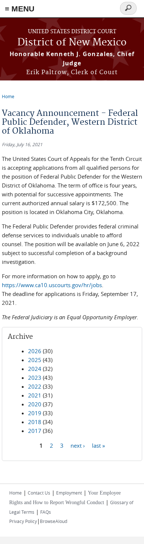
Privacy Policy (23, 521)
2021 (34, 395)
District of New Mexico (72, 43)
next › (78, 445)
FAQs (45, 512)
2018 (34, 422)
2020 (34, 404)
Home (8, 96)
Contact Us (39, 493)
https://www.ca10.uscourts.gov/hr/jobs (52, 285)
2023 (34, 377)
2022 (34, 386)
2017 (34, 430)
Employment (69, 493)
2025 (34, 360)
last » (98, 445)
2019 (34, 413)
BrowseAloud (53, 521)
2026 (34, 351)
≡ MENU (19, 8)
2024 (34, 368)
